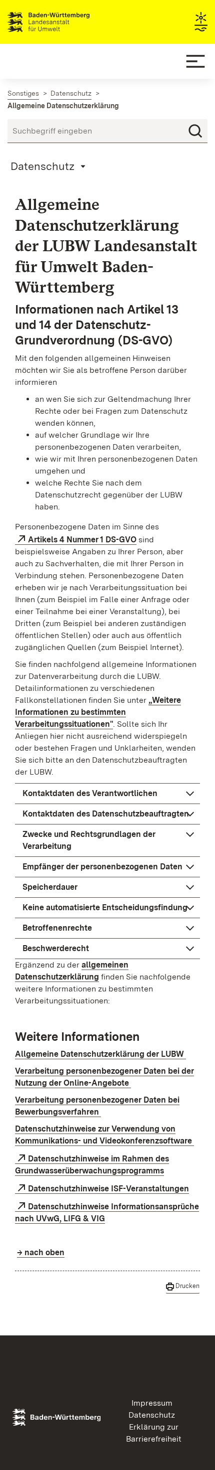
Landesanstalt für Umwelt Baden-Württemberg (66, 22)
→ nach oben (40, 1252)
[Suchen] (196, 131)
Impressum (152, 1403)
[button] (107, 794)
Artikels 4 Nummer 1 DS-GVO (82, 539)
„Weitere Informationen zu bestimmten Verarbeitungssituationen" (98, 712)
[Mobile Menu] (196, 61)
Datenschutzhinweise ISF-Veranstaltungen (108, 1188)
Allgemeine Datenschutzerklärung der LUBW (100, 1054)
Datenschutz (151, 1415)
